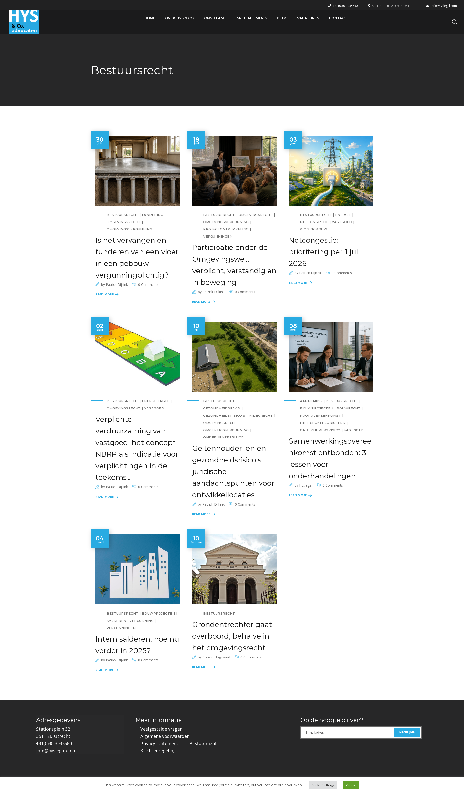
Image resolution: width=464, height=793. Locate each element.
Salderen (116, 621)
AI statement (203, 743)
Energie (343, 215)
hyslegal (305, 485)
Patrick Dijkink (117, 284)
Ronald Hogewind (216, 657)
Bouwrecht (349, 408)
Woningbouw (313, 229)
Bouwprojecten (316, 408)
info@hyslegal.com (443, 6)
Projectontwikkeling (226, 229)
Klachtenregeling (158, 751)
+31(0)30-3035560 (345, 6)
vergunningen (217, 236)
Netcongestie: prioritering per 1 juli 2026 (324, 252)
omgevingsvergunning (129, 229)
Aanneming (311, 401)
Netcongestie (314, 222)
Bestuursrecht (122, 215)
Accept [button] (351, 785)
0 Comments (148, 284)
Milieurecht (261, 415)
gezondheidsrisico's (224, 415)
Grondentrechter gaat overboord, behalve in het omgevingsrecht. (232, 636)
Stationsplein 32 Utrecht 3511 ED (394, 6)
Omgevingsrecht (124, 222)
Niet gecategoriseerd (322, 423)
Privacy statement (159, 743)
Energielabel (155, 401)
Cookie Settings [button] (323, 785)
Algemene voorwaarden (164, 736)
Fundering (152, 215)
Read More (104, 294)
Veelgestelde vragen (161, 729)
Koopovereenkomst (320, 415)
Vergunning (141, 621)
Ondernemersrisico (223, 437)
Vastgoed (342, 222)
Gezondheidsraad (221, 408)
